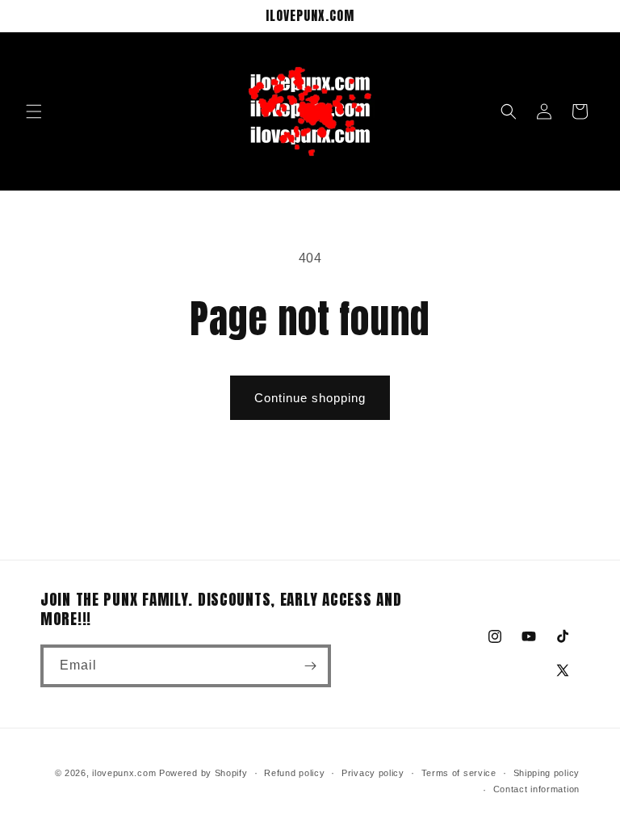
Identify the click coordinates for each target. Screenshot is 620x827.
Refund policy (294, 773)
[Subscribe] (310, 665)
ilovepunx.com (124, 773)
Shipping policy (546, 773)
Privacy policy (372, 773)
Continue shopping (310, 398)
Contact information (536, 789)
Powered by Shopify (203, 773)
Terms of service (458, 773)
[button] (34, 111)
